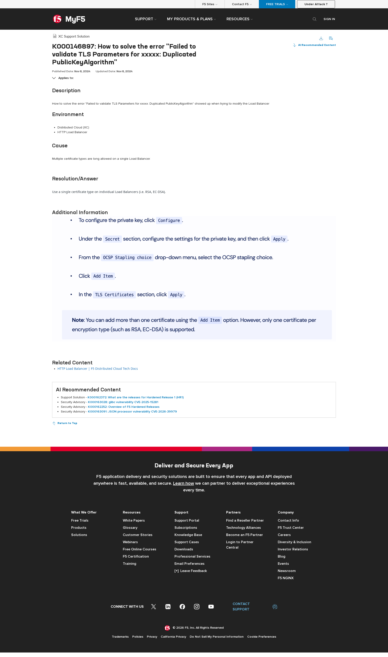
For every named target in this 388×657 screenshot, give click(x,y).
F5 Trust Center (291, 527)
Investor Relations (293, 549)
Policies (137, 637)
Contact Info (288, 520)
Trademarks (120, 637)
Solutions (79, 535)
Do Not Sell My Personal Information (217, 637)
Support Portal (186, 520)
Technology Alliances (243, 527)
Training (129, 563)
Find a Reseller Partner (245, 520)
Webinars (130, 542)
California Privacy (173, 637)
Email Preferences (189, 563)
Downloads (183, 549)
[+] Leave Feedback (190, 571)
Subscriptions (185, 527)
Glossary (130, 527)
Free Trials (79, 520)
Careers (284, 535)
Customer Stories (137, 535)
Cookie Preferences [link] (261, 637)
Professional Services (192, 556)
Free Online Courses (139, 549)
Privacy (152, 637)
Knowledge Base (188, 535)
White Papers (134, 520)
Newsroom (287, 571)
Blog (281, 556)
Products (78, 527)
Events (283, 563)
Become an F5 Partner (244, 535)
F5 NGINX (286, 578)
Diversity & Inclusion (294, 542)
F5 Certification (136, 556)
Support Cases (186, 542)
